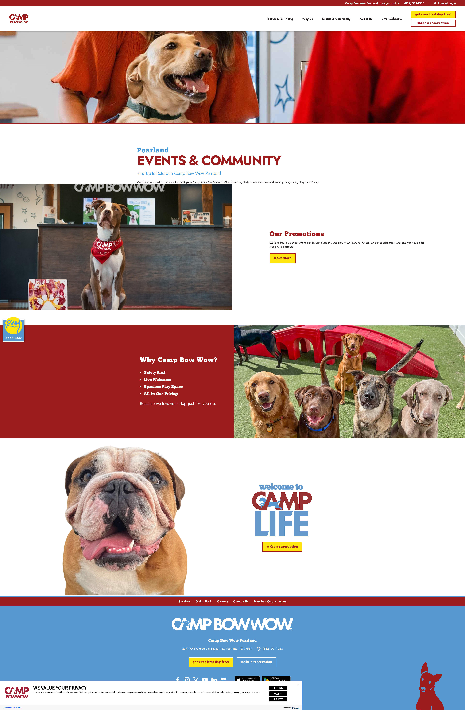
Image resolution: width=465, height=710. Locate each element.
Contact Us (240, 601)
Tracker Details (17, 708)
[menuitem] (280, 18)
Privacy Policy (7, 708)
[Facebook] (177, 680)
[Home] (18, 19)
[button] (298, 684)
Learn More (283, 258)
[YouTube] (205, 680)
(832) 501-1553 (414, 3)
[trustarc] (295, 708)
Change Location (390, 3)
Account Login (447, 3)
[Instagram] (187, 680)
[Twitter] (196, 680)
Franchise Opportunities (269, 601)
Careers (222, 601)
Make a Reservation (433, 23)
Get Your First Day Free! (433, 14)
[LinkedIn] (214, 680)
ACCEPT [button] (278, 693)
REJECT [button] (278, 699)
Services (184, 601)
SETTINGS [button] (278, 688)
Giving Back (203, 601)
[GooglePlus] (223, 680)
